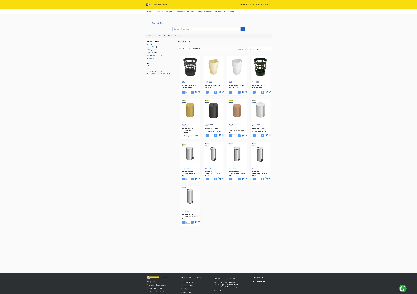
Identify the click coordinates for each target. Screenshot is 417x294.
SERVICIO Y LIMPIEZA (171, 36)
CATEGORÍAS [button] (158, 23)
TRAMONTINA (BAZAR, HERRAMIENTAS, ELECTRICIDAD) (158, 73)
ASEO (151, 44)
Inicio (150, 11)
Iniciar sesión (260, 282)
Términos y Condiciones (186, 11)
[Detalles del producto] (198, 92)
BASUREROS (157, 36)
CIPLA (149, 69)
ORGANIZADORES (155, 55)
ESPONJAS (152, 50)
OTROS (151, 58)
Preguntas (170, 11)
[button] (247, 4)
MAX (148, 66)
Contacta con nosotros (156, 291)
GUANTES (152, 52)
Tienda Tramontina (205, 11)
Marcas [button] (159, 11)
